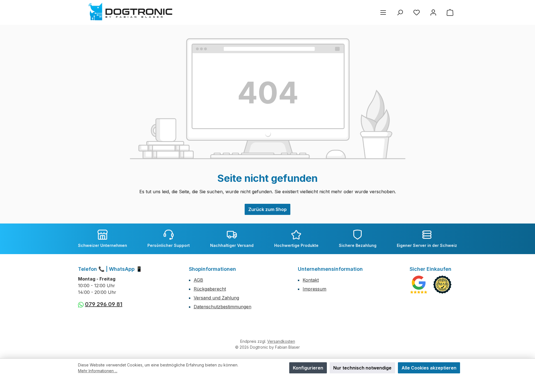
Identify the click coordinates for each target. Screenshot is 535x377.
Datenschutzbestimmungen (222, 306)
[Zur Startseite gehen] (130, 11)
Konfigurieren (308, 368)
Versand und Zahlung (216, 298)
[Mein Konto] (433, 12)
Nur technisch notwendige (362, 368)
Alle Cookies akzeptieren (429, 368)
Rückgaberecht (210, 289)
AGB (198, 280)
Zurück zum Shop (267, 209)
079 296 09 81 (103, 304)
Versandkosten (281, 341)
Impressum (314, 289)
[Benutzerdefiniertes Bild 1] (419, 285)
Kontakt (311, 280)
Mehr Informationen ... (97, 370)
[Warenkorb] (450, 12)
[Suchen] (400, 12)
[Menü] (383, 12)
